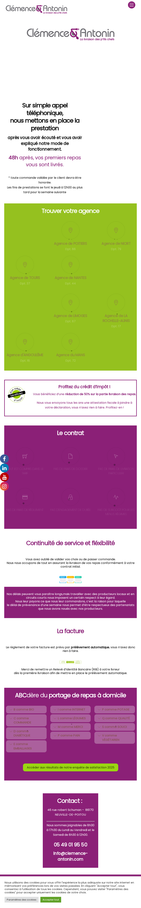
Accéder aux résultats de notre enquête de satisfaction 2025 (70, 767)
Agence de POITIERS (70, 243)
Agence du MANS (70, 354)
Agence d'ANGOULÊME (25, 354)
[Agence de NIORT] (116, 231)
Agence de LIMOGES (70, 315)
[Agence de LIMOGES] (70, 303)
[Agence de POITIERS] (70, 231)
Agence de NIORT (116, 243)
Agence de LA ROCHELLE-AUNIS (116, 318)
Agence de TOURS (25, 277)
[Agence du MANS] (70, 342)
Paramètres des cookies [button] (21, 899)
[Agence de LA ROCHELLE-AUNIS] (116, 303)
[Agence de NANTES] (70, 265)
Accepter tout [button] (51, 899)
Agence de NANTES (70, 277)
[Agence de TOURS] (25, 265)
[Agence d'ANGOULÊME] (25, 342)
